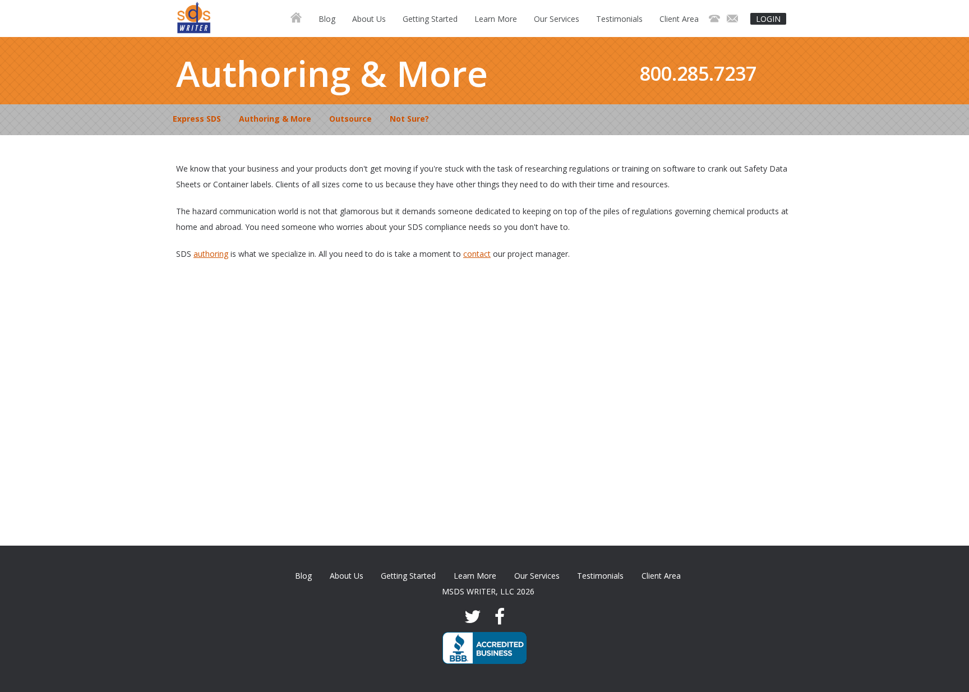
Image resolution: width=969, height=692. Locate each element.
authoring (210, 253)
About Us (369, 18)
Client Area (679, 18)
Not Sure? (409, 118)
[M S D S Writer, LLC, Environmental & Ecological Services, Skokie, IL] (484, 648)
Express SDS (197, 118)
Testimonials (619, 18)
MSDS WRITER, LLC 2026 (488, 591)
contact (477, 253)
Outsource (350, 118)
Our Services (556, 18)
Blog (327, 18)
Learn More (495, 18)
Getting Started (430, 18)
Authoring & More (275, 118)
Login (768, 18)
